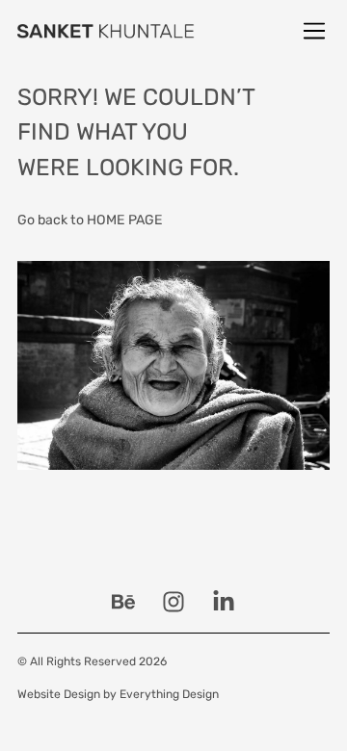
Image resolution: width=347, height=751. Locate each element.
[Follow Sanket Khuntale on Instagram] (173, 601)
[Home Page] (106, 31)
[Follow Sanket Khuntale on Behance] (123, 601)
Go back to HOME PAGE (90, 220)
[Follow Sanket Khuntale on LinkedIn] (223, 601)
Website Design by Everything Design (118, 694)
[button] (314, 30)
